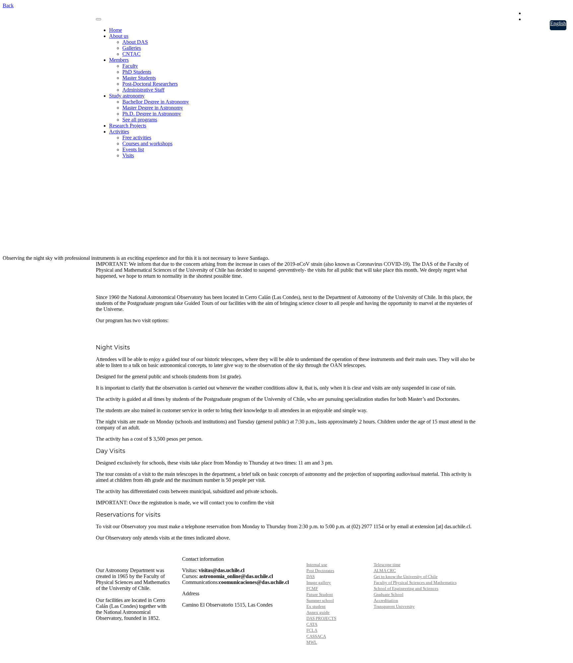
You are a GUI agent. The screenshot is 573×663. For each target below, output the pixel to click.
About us (118, 36)
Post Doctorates (320, 570)
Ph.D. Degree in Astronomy (151, 113)
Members (119, 60)
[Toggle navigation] (98, 19)
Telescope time (387, 564)
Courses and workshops (147, 143)
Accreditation (386, 600)
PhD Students (136, 72)
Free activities (136, 137)
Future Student (319, 594)
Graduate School (389, 594)
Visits (128, 155)
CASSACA (316, 636)
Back (8, 5)
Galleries (131, 48)
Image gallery (318, 582)
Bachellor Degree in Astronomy (155, 102)
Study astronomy (127, 96)
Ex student (316, 606)
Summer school (320, 600)
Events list (133, 149)
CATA (311, 624)
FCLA (311, 630)
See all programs (139, 119)
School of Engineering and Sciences (406, 588)
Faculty (130, 66)
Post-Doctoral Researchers (150, 84)
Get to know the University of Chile (406, 576)
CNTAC (131, 54)
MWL (311, 642)
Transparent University (394, 606)
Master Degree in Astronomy (152, 107)
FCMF (312, 588)
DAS (310, 576)
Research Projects (127, 125)
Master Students (139, 78)
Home (115, 30)
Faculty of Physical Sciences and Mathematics (415, 582)
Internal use (316, 564)
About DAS (135, 42)
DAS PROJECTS (321, 618)
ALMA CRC (385, 570)
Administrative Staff (143, 90)
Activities (119, 131)
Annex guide (318, 612)
